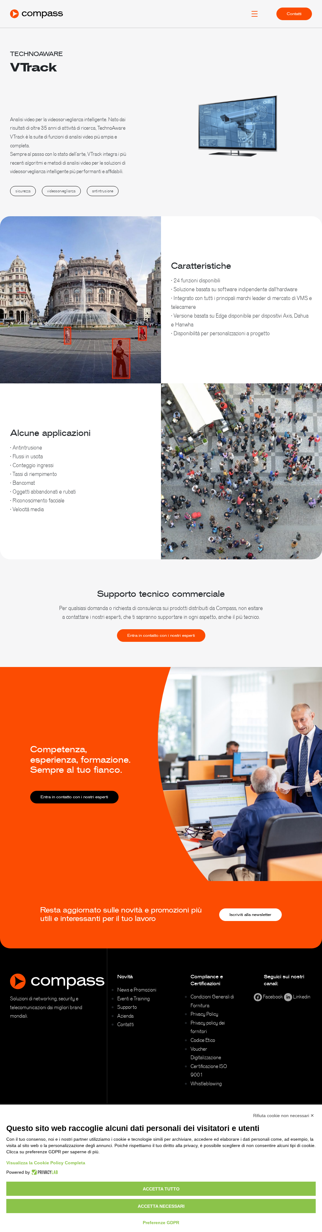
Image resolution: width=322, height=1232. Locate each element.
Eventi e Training (133, 998)
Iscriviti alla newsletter (250, 915)
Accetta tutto (161, 1188)
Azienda (125, 1015)
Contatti (294, 14)
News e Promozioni (136, 989)
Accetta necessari (161, 1206)
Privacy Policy (204, 1013)
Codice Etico (203, 1040)
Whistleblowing (206, 1083)
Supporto (127, 1006)
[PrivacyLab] (44, 1172)
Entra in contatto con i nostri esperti (161, 635)
